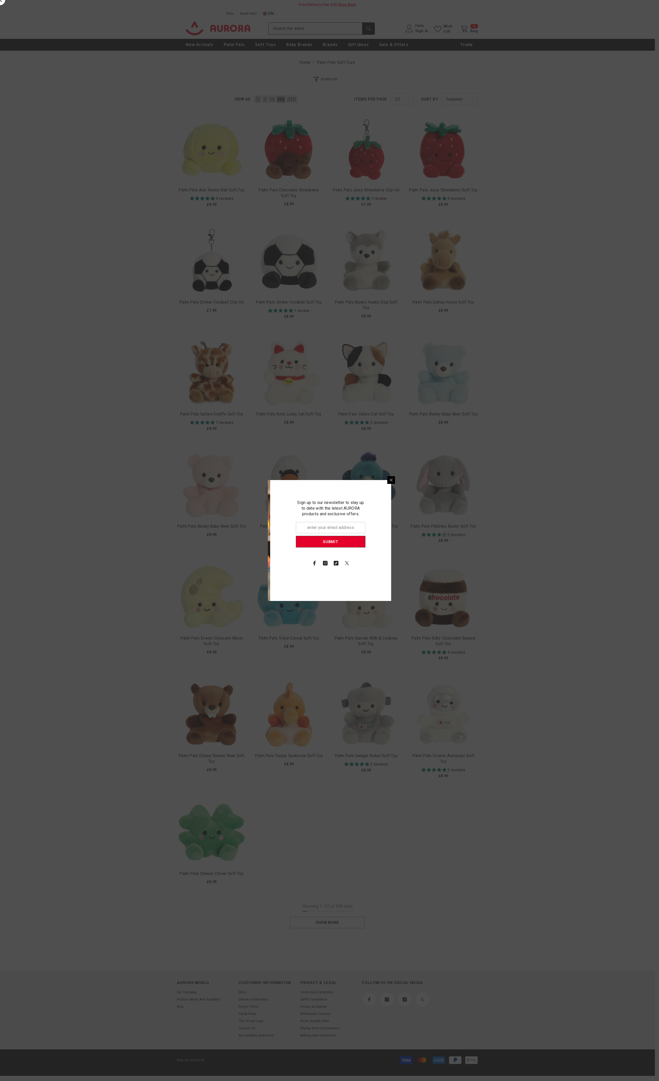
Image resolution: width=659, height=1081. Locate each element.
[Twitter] (406, 563)
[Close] (450, 480)
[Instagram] (384, 563)
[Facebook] (373, 563)
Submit (389, 542)
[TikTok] (395, 563)
